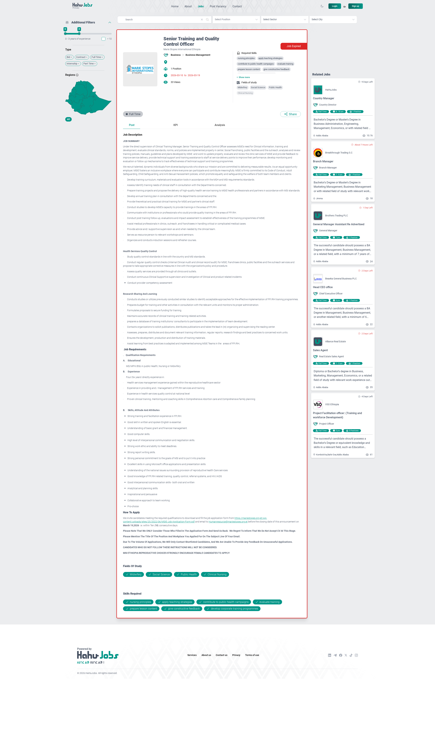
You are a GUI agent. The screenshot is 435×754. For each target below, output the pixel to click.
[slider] (65, 33)
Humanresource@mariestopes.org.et (228, 521)
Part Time (88, 63)
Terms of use (252, 655)
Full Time (96, 57)
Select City (317, 19)
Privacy (236, 655)
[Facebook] (340, 655)
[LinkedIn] (329, 655)
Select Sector (270, 19)
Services (192, 655)
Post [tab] (131, 125)
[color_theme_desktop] (322, 6)
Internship (72, 63)
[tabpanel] (212, 372)
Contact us (221, 655)
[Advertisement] (88, 151)
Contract (80, 57)
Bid (68, 57)
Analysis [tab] (220, 125)
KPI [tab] (175, 125)
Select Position (222, 19)
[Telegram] (335, 655)
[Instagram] (356, 655)
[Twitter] (346, 655)
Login (334, 6)
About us (206, 655)
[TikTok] (351, 655)
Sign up (355, 6)
